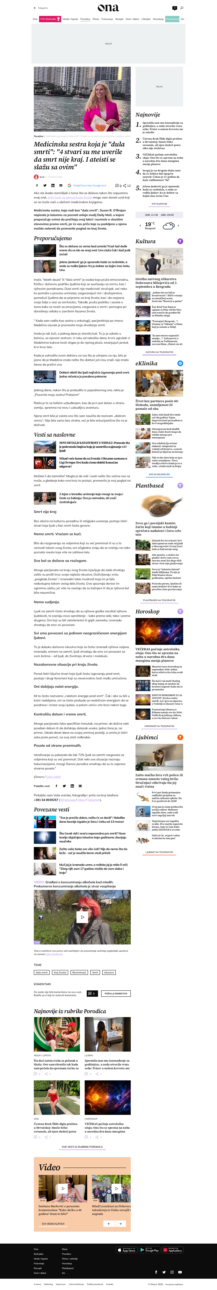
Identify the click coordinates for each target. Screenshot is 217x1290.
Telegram (93, 800)
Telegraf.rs (43, 8)
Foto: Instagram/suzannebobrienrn (49, 130)
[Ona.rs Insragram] (172, 1272)
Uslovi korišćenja (53, 954)
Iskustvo (109, 972)
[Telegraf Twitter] (164, 1272)
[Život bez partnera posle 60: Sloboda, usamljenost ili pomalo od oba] (159, 383)
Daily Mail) (53, 777)
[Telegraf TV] (180, 1272)
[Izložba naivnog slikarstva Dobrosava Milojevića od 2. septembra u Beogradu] (159, 261)
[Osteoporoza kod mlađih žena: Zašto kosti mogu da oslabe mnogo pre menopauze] (143, 433)
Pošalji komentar (116, 993)
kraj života (60, 972)
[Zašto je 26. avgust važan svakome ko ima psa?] (143, 840)
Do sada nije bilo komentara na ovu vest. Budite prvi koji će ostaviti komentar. (58, 993)
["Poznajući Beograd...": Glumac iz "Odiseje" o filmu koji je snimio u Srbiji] (143, 325)
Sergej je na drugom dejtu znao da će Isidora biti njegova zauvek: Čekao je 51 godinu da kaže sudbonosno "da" (158, 175)
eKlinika (146, 363)
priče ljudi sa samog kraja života (70, 197)
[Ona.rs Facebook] (156, 1272)
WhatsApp (67, 800)
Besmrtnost (79, 972)
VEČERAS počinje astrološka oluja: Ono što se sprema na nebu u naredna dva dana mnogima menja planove (159, 159)
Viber (81, 800)
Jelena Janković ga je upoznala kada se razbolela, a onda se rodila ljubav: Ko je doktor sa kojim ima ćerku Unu (157, 191)
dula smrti (42, 972)
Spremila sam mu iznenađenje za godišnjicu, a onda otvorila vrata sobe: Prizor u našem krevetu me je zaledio (159, 127)
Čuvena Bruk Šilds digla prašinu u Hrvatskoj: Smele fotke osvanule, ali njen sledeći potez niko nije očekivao (159, 143)
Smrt (95, 972)
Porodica (38, 136)
